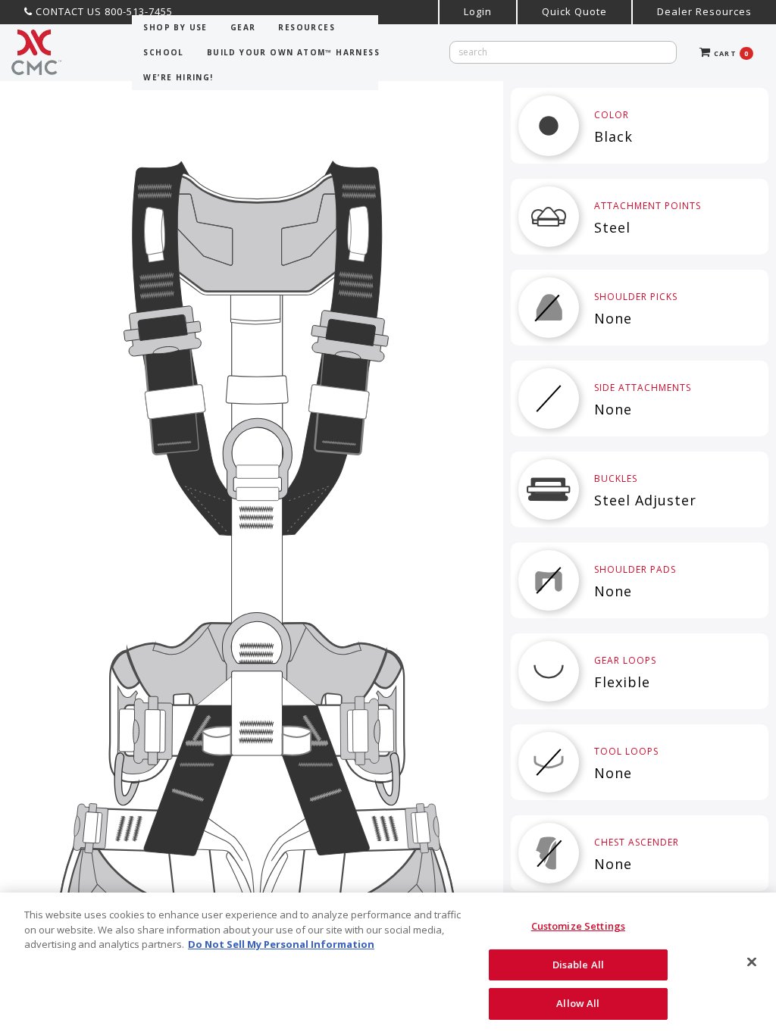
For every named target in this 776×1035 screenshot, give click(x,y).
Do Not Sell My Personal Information (281, 944)
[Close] (751, 962)
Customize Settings (578, 926)
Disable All (578, 964)
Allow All (577, 1003)
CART (730, 53)
